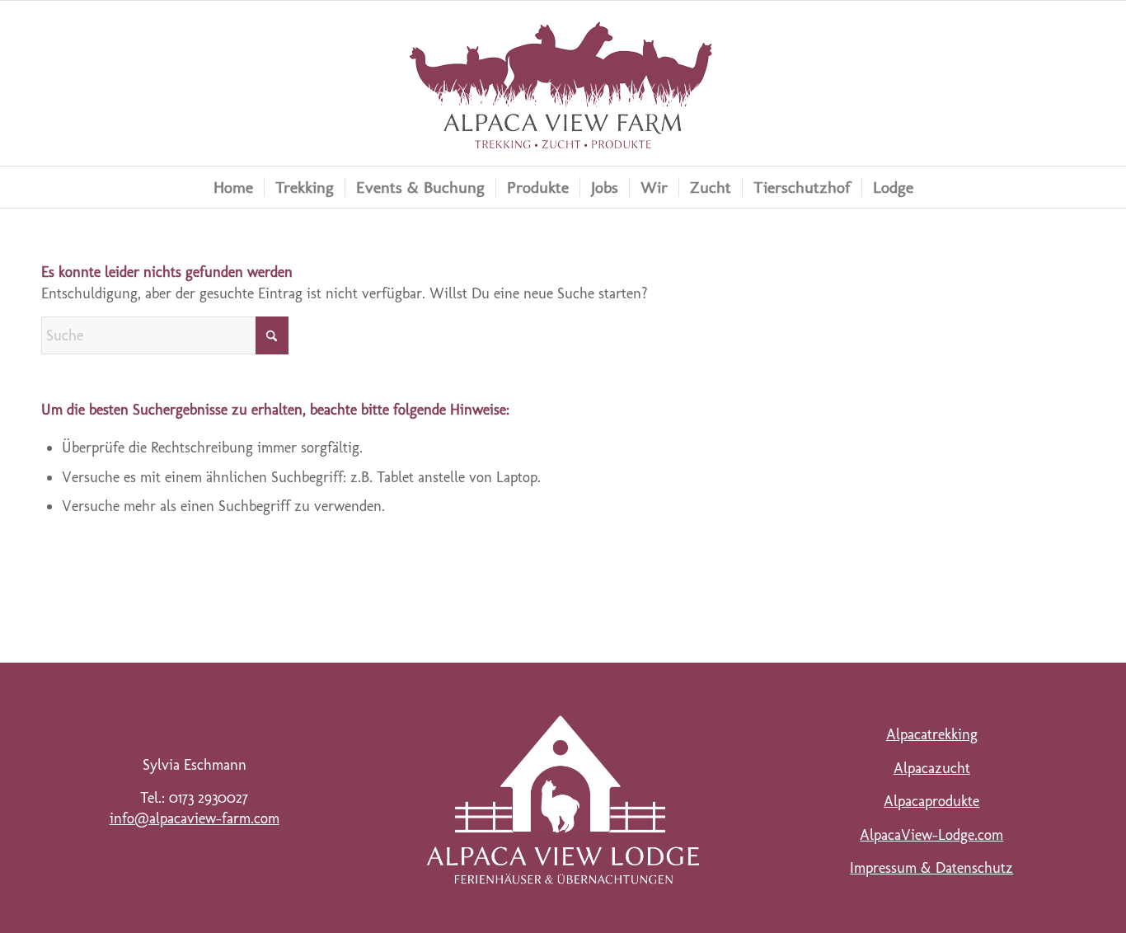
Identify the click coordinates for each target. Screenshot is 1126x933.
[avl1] (562, 799)
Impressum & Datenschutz (931, 868)
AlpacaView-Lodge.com (931, 835)
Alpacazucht (932, 768)
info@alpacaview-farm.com (194, 818)
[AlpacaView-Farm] (563, 83)
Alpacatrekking (932, 734)
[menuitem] (233, 187)
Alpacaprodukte (931, 801)
